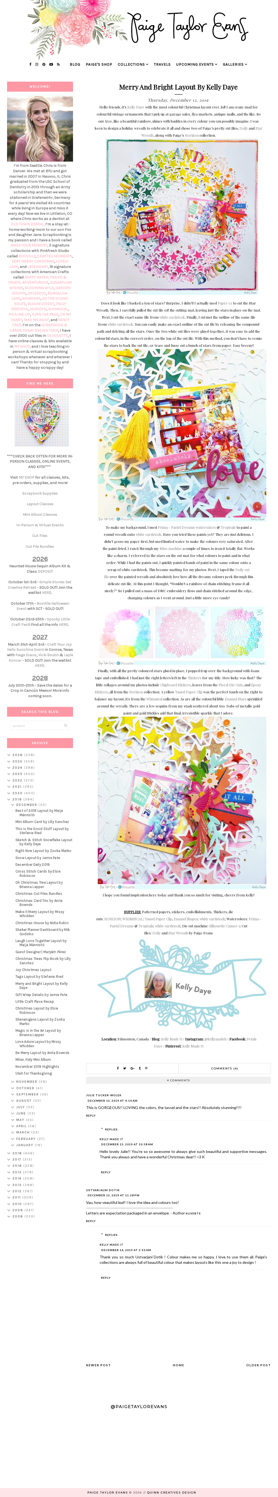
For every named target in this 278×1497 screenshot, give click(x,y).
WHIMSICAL (132, 918)
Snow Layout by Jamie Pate (37, 858)
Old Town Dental (27, 224)
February (26, 1139)
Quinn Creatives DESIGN (171, 1492)
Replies (111, 1129)
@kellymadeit (215, 1039)
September (28, 1094)
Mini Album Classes (40, 514)
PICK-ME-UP (19, 314)
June (21, 1113)
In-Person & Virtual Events (40, 525)
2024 (18, 768)
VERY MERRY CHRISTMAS (33, 261)
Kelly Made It (171, 1039)
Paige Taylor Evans (107, 1492)
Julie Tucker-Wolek (104, 1095)
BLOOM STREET (40, 304)
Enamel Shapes (186, 918)
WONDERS (31, 298)
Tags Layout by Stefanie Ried (39, 977)
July (21, 1107)
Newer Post (98, 1365)
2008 (18, 1216)
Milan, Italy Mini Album (33, 1059)
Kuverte (193, 1213)
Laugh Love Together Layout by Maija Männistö (41, 943)
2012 (17, 1191)
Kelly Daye (135, 107)
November (27, 1082)
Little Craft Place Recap (34, 1001)
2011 (17, 1197)
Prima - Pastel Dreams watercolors (187, 527)
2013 (17, 1185)
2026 (18, 755)
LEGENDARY (37, 266)
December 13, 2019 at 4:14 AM (113, 1100)
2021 (17, 786)
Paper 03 (225, 303)
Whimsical (154, 699)
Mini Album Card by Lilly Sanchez (42, 822)
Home (178, 1365)
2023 (18, 774)
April (22, 1126)
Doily (243, 128)
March (23, 1132)
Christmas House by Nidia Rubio (42, 923)
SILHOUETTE (57, 335)
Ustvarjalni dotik (103, 1190)
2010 (17, 1204)
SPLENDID (37, 293)
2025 (18, 761)
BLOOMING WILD (39, 288)
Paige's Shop (99, 64)
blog (75, 64)
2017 (17, 1159)
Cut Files (40, 535)
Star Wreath (178, 933)
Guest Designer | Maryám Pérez (40, 952)
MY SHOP (22, 346)
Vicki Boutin (48, 655)
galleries (233, 64)
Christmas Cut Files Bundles (38, 894)
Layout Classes (40, 504)
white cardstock (172, 317)
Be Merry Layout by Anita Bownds (42, 1053)
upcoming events (195, 64)
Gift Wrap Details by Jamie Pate (41, 995)
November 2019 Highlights (37, 1067)
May (21, 1120)
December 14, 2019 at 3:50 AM (126, 1250)
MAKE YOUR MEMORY (29, 245)
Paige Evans (26, 655)
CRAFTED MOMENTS (54, 256)
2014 (17, 1178)
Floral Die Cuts (231, 684)
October (26, 1088)
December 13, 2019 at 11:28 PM (114, 1195)
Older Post (258, 1365)
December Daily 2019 (32, 865)
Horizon (192, 135)
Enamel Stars (236, 699)
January (25, 1145)
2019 (17, 799)
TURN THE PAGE (45, 314)
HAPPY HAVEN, (37, 277)
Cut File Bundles (40, 546)
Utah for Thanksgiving (33, 1073)
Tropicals (228, 527)
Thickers (194, 677)
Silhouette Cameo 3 (224, 926)
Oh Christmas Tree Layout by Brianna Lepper (39, 884)
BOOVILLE (27, 256)
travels (162, 64)
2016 (17, 1166)
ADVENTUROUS (35, 282)
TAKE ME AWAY (36, 320)
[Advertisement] (40, 1308)
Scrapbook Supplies (40, 493)
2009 (18, 1210)
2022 (18, 780)
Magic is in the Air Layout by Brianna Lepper (38, 1032)
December (27, 805)
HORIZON (112, 918)
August (24, 1100)
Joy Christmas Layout (33, 970)
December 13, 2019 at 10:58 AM (127, 1144)
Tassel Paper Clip (189, 692)
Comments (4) (224, 1068)
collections (131, 64)
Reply (91, 1115)
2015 (17, 1172)
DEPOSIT (45, 571)
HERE (46, 592)
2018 (17, 1153)
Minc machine (171, 548)
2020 (18, 793)
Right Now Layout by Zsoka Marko (43, 851)
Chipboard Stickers (175, 684)
